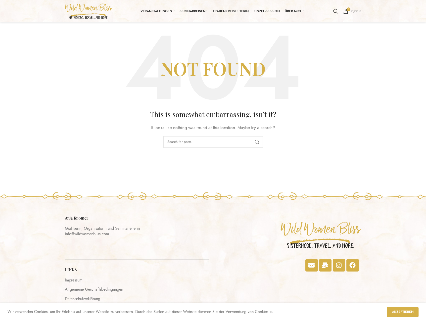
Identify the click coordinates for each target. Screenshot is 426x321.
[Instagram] (339, 265)
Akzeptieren (403, 312)
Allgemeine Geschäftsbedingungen (94, 289)
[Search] (336, 11)
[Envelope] (311, 265)
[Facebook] (352, 265)
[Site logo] (89, 11)
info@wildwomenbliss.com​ (87, 234)
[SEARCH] (257, 142)
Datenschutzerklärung (82, 299)
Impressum (73, 280)
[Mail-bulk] (325, 265)
